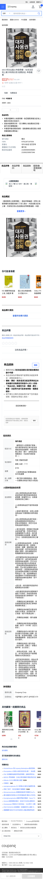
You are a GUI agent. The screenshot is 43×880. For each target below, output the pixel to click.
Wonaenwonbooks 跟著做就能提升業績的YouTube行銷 (20, 792)
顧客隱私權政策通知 (30, 824)
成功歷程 (5, 750)
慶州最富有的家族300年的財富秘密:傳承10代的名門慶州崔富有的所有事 (20, 795)
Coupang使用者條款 (32, 821)
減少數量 (17, 110)
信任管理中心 (16, 824)
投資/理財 (5, 25)
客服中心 (39, 2)
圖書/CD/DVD (14, 20)
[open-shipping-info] (20, 93)
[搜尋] (39, 13)
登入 (27, 2)
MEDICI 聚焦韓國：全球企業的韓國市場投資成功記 (20, 777)
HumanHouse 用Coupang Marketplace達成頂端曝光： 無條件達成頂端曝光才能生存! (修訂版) (20, 768)
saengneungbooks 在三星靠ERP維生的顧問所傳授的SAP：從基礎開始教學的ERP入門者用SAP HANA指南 (20, 786)
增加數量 (4, 110)
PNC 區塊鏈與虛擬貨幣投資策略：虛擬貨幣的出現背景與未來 (20, 774)
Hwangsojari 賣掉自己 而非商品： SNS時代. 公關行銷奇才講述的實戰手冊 (20, 804)
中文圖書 (24, 20)
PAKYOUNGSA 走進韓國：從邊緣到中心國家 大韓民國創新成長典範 (20, 807)
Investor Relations (17, 821)
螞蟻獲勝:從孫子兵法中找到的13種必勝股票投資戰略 (20, 810)
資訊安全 (14, 827)
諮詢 (35, 365)
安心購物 (5, 827)
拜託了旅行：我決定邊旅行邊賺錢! (15, 789)
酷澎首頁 (5, 20)
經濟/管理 (32, 20)
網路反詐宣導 (18, 830)
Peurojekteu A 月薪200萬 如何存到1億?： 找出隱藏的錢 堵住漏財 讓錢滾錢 (20, 771)
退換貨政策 (5, 824)
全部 (4, 13)
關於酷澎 (4, 821)
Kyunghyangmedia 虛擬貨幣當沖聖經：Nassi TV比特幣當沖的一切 (20, 798)
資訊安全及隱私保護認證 (28, 827)
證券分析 (5, 759)
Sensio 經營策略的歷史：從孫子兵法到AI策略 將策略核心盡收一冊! (20, 801)
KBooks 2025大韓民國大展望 (13, 780)
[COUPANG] (9, 847)
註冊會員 (32, 2)
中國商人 (6, 783)
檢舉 (34, 420)
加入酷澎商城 (6, 830)
